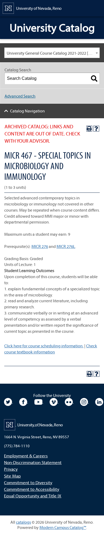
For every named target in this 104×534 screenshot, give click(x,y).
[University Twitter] (8, 401)
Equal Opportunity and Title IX (32, 495)
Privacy (11, 469)
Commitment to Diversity (28, 482)
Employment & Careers (26, 455)
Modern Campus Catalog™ (62, 527)
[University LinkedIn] (99, 401)
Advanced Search (20, 96)
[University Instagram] (84, 401)
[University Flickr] (69, 401)
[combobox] (52, 52)
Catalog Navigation (27, 110)
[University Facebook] (23, 401)
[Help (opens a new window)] (96, 129)
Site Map (12, 476)
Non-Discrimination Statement (33, 462)
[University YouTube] (38, 401)
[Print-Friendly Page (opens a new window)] (89, 129)
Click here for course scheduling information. (43, 345)
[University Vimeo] (54, 401)
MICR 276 (39, 246)
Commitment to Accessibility (31, 489)
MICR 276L (66, 246)
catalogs (23, 522)
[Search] (94, 78)
